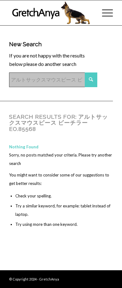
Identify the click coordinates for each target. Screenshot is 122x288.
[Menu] (104, 12)
